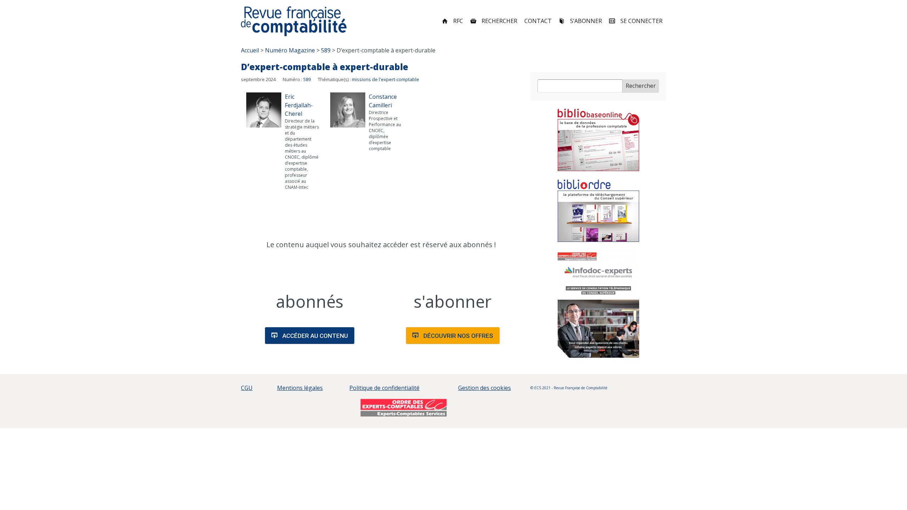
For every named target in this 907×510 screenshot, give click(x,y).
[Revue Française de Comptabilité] (294, 21)
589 (307, 79)
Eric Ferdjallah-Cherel (299, 105)
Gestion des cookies (484, 388)
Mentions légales (300, 388)
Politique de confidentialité (384, 388)
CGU (247, 388)
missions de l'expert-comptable (385, 79)
